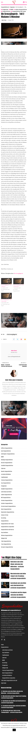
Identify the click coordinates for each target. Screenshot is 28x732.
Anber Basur (4, 20)
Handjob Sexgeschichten (6, 489)
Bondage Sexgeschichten (7, 459)
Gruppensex (5, 9)
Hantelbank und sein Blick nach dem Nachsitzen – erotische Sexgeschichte (18, 585)
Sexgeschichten (6, 11)
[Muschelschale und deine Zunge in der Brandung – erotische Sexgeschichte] (5, 576)
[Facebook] (13, 339)
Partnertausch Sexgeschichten (8, 506)
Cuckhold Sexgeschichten (7, 465)
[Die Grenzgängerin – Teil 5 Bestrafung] (6, 296)
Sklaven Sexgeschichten (6, 535)
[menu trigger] (2, 2)
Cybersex (3, 468)
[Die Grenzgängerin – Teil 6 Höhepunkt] (18, 281)
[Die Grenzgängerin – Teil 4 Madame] (6, 281)
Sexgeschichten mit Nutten (7, 529)
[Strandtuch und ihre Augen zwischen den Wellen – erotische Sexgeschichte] (5, 594)
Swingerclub (4, 538)
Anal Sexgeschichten (6, 451)
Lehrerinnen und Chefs (6, 491)
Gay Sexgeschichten (5, 483)
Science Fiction (4, 515)
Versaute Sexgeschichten (7, 547)
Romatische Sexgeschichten (7, 512)
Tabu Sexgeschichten (6, 541)
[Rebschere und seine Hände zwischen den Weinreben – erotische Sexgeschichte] (5, 564)
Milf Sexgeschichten (6, 497)
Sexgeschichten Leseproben (7, 526)
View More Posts (14, 352)
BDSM (11, 9)
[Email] (25, 339)
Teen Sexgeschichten (6, 544)
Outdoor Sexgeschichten (7, 503)
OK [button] (14, 730)
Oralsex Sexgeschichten (6, 500)
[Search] (26, 2)
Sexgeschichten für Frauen (19, 11)
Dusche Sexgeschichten (6, 471)
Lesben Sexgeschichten (21, 9)
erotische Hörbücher (6, 474)
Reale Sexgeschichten (6, 509)
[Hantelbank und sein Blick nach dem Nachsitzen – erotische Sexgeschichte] (5, 585)
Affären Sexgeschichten (6, 448)
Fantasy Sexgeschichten (6, 480)
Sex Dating (3, 518)
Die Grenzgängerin (18, 273)
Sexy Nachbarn (4, 532)
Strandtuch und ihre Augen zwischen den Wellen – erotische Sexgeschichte (18, 594)
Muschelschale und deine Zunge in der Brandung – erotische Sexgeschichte (18, 576)
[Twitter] (17, 339)
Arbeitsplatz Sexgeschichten (8, 454)
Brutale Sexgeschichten (6, 462)
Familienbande (4, 477)
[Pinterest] (21, 339)
